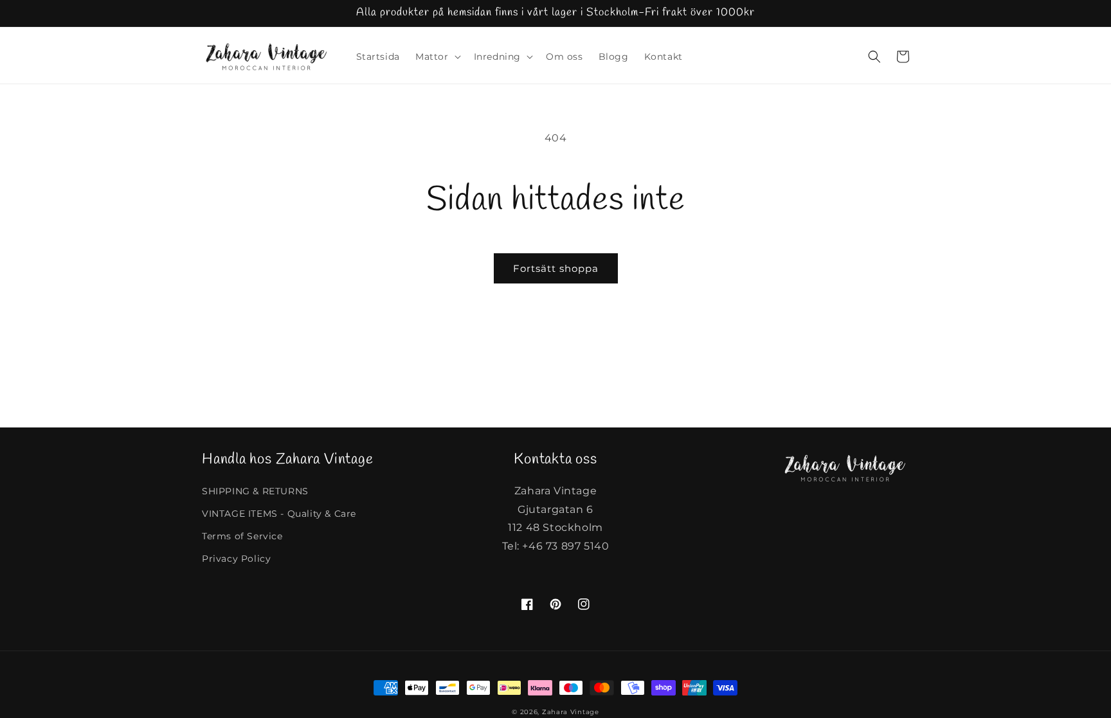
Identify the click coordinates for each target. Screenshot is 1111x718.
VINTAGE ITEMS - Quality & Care (279, 513)
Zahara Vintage (570, 712)
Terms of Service (242, 536)
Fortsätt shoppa (556, 268)
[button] (437, 56)
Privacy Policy (236, 558)
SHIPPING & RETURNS (255, 491)
